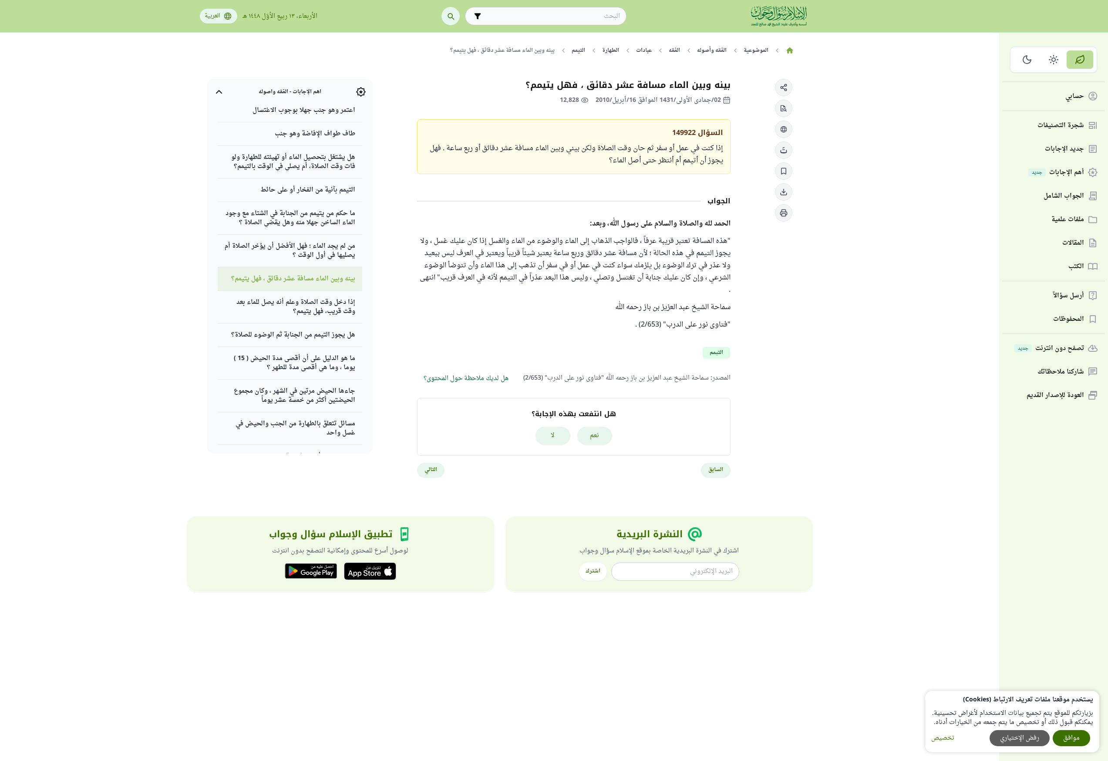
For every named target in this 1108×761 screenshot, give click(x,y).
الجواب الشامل (1064, 196)
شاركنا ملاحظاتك (1060, 372)
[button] (783, 87)
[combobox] (552, 16)
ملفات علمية (1067, 220)
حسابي (1074, 96)
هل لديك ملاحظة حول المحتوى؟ (466, 378)
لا (553, 435)
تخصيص (942, 738)
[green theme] (1080, 60)
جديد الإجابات (1064, 149)
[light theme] (1054, 60)
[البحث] (450, 16)
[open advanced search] (477, 16)
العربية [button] (212, 16)
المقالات (1073, 243)
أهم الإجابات (1058, 172)
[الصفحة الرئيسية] (790, 50)
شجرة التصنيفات (1060, 125)
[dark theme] (1027, 60)
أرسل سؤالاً (1068, 296)
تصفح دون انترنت (1051, 348)
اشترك (593, 571)
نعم (594, 435)
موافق (1071, 738)
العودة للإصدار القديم (1055, 395)
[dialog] (1012, 721)
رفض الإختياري (1019, 738)
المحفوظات (1068, 319)
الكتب (1076, 267)
